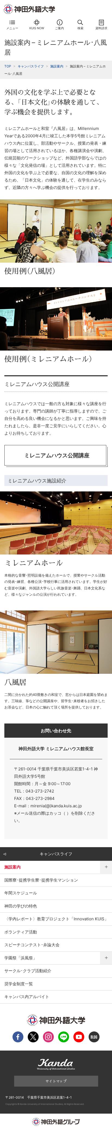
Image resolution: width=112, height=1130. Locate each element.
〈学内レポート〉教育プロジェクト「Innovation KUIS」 (56, 918)
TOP (7, 66)
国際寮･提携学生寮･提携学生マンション (41, 880)
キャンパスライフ (31, 66)
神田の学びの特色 (20, 906)
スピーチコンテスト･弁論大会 (32, 944)
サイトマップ (56, 1081)
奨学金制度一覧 (18, 983)
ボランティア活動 (20, 932)
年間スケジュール (20, 892)
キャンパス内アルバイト (26, 996)
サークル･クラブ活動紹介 (27, 970)
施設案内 (56, 66)
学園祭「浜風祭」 (20, 957)
